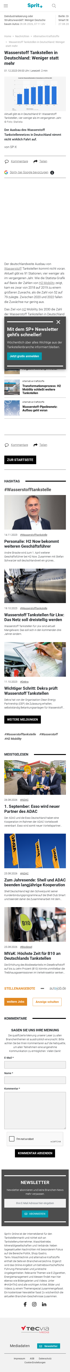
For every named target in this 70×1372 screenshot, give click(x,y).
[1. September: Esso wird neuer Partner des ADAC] (35, 777)
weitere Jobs (15, 1001)
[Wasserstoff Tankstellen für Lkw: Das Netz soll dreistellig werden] (35, 586)
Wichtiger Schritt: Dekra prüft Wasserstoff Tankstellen (30, 690)
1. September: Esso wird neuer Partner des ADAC (32, 809)
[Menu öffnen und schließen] (7, 5)
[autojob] (58, 988)
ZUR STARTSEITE (20, 460)
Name (7, 1073)
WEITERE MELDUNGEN (22, 719)
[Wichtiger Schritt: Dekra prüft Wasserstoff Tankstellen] (35, 659)
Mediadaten (20, 1346)
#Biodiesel (26, 946)
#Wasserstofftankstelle (27, 489)
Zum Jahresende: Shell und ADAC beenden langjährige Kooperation (35, 882)
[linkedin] (44, 1303)
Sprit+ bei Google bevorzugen (29, 172)
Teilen (43, 161)
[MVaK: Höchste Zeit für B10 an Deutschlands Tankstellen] (35, 924)
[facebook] (25, 1304)
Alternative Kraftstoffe (46, 36)
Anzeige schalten (47, 1002)
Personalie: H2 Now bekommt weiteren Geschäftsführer (31, 544)
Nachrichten (22, 36)
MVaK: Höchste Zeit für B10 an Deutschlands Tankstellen (32, 956)
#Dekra (24, 681)
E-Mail (8, 1057)
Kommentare (19, 161)
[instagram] (34, 1303)
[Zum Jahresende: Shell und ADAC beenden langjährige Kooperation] (35, 851)
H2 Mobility (47, 283)
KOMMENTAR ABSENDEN (35, 1153)
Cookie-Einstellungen (35, 1362)
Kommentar (11, 1088)
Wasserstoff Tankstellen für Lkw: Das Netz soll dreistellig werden (34, 617)
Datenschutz (45, 1358)
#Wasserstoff (48, 734)
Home (7, 36)
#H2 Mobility (12, 738)
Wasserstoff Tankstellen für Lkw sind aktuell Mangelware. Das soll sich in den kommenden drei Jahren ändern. (32, 630)
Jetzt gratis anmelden (24, 356)
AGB (32, 1358)
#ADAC (24, 799)
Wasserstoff (13, 268)
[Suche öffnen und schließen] (53, 6)
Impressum (19, 1358)
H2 (24, 309)
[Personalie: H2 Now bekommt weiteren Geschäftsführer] (35, 512)
